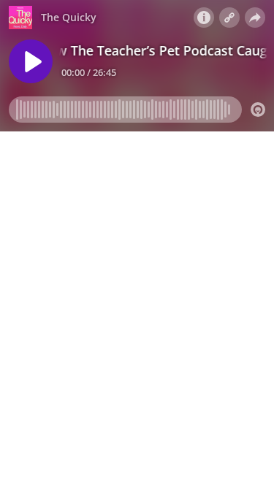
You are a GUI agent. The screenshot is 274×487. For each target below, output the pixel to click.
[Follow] (229, 17)
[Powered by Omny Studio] (258, 109)
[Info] (204, 17)
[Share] (255, 17)
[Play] (31, 61)
